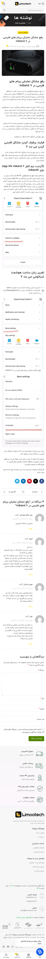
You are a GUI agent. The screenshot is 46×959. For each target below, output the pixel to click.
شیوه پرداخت (39, 871)
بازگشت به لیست (23, 491)
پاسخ (31, 529)
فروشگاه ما (40, 464)
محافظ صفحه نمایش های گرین (21, 462)
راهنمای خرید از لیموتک (35, 858)
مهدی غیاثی (31, 46)
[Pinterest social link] (29, 481)
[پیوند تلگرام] (17, 481)
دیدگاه (41, 670)
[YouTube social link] (8, 947)
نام (42, 698)
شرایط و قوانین (38, 848)
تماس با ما (40, 833)
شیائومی (30, 91)
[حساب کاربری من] (6, 955)
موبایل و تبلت (20, 23)
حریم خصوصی (39, 852)
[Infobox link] (23, 754)
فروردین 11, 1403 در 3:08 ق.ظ (22, 620)
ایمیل (41, 709)
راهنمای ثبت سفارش (36, 863)
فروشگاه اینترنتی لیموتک (21, 935)
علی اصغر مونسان (26, 515)
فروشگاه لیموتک (38, 829)
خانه (29, 23)
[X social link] (35, 481)
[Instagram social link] (12, 947)
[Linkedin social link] (23, 481)
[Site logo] (23, 3)
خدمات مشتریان (38, 843)
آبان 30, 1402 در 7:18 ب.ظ (23, 588)
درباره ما (41, 837)
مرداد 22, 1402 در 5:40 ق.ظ (23, 519)
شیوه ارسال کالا (38, 867)
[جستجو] (4, 10)
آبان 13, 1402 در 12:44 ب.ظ (22, 543)
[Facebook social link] (41, 481)
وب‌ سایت (40, 719)
